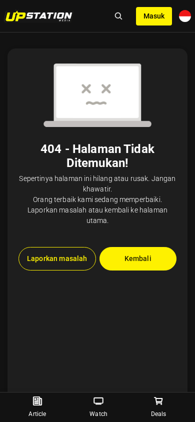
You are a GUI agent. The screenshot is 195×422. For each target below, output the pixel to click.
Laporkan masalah (57, 258)
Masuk (154, 16)
